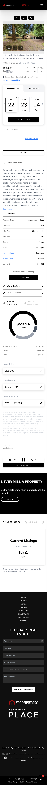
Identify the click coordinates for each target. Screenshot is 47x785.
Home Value (23, 614)
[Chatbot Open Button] (40, 778)
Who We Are (23, 617)
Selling (23, 607)
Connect (23, 621)
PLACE (23, 750)
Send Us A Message (23, 690)
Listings (23, 601)
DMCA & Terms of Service (28, 782)
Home (23, 597)
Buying (23, 604)
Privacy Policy (12, 782)
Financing (23, 611)
